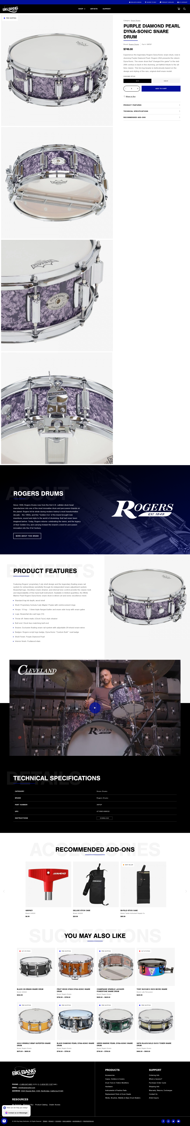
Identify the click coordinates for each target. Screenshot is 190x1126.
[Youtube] (178, 1121)
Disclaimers (67, 1121)
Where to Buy (151, 2)
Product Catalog (168, 2)
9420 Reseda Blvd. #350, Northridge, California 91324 (42, 1091)
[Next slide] (186, 891)
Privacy (51, 1121)
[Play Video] (95, 707)
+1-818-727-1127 (46, 1084)
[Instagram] (168, 1121)
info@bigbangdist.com (26, 1088)
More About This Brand (27, 536)
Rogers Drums (134, 44)
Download (104, 818)
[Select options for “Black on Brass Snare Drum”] (36, 982)
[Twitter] (173, 1121)
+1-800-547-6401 (26, 1084)
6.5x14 (166, 81)
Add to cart (161, 88)
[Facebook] (163, 1121)
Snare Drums (135, 21)
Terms (45, 1121)
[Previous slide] (4, 891)
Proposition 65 (88, 1121)
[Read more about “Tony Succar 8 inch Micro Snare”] (156, 982)
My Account (183, 2)
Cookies (58, 1121)
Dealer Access (136, 2)
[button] (179, 8)
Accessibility (77, 1121)
